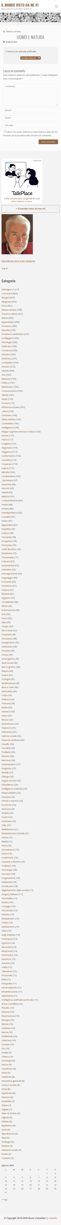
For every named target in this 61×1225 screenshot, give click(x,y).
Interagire (6, 289)
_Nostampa (7, 480)
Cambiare (6, 415)
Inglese (5, 1109)
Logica (5, 468)
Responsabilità (9, 793)
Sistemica (6, 358)
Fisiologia (6, 1142)
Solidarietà (7, 882)
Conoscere (7, 293)
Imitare (5, 508)
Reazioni (6, 1097)
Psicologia (7, 342)
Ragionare (7, 448)
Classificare (7, 1068)
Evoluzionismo (9, 764)
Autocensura (8, 724)
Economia (6, 805)
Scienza (5, 590)
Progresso (6, 768)
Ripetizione (7, 1125)
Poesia (5, 655)
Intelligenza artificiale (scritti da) (17, 1000)
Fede (4, 979)
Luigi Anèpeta (8, 935)
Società (5, 403)
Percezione (7, 638)
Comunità (6, 582)
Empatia (6, 650)
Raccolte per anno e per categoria (18, 261)
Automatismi (8, 565)
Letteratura (7, 646)
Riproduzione (8, 1133)
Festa (4, 845)
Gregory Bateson (10, 894)
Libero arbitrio (8, 419)
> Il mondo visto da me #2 (30, 208)
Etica (4, 306)
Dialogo (5, 776)
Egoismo (6, 943)
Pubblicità (6, 1077)
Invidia (5, 1052)
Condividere (7, 423)
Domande (6, 537)
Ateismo (6, 914)
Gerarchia (6, 484)
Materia (5, 1146)
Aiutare (5, 902)
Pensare (5, 366)
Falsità (5, 492)
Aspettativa (7, 996)
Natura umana (13, 31)
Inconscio (6, 326)
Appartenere (8, 322)
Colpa (4, 695)
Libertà (5, 371)
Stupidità (6, 529)
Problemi (6, 752)
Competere (7, 362)
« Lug (4, 1199)
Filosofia (6, 330)
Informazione (8, 610)
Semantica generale (11, 1081)
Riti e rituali (7, 630)
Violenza (6, 699)
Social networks (9, 987)
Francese (6, 703)
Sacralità (6, 748)
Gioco (4, 618)
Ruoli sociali (7, 663)
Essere (5, 817)
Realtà (5, 841)
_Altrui (5, 411)
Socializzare (7, 886)
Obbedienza (7, 784)
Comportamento (10, 500)
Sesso (4, 715)
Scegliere (6, 443)
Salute (5, 1105)
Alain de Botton (9, 1113)
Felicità (5, 395)
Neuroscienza (8, 1016)
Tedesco (6, 1056)
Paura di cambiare (11, 740)
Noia (4, 1138)
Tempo (5, 626)
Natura (5, 671)
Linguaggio (7, 577)
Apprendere (7, 525)
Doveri (5, 1154)
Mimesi (5, 1024)
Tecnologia (7, 870)
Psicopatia (7, 545)
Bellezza (6, 496)
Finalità (5, 813)
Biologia (6, 1020)
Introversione (8, 849)
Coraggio (6, 906)
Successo (6, 874)
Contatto (52, 1218)
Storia (4, 853)
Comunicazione (9, 391)
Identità (5, 472)
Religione (6, 301)
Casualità (6, 517)
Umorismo (7, 586)
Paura (5, 439)
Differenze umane (10, 407)
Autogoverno (8, 642)
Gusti (4, 1129)
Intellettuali (7, 1036)
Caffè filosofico (9, 549)
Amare (5, 435)
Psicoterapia (8, 557)
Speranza (6, 959)
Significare (7, 1093)
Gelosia (5, 1121)
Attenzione (7, 732)
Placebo (5, 1008)
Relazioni (6, 379)
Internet (5, 1012)
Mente (5, 318)
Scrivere (5, 1044)
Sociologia (7, 1060)
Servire (5, 1064)
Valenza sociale (9, 736)
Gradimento (7, 857)
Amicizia (6, 809)
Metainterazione (9, 991)
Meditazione (7, 829)
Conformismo (8, 456)
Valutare (6, 354)
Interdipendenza (10, 513)
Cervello (5, 744)
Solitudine (6, 569)
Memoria (6, 760)
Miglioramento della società (15, 890)
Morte (4, 606)
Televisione (7, 971)
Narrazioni (7, 947)
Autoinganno (8, 659)
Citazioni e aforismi (11, 862)
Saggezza (6, 452)
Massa (5, 1032)
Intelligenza (7, 427)
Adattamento (8, 926)
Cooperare (7, 464)
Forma (5, 837)
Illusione (6, 594)
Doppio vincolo (9, 780)
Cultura (5, 533)
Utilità (4, 967)
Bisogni (5, 297)
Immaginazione (9, 573)
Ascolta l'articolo (29, 58)
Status (5, 521)
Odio (4, 825)
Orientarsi (6, 1040)
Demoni (5, 756)
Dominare (6, 821)
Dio (3, 1048)
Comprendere (8, 476)
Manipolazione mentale (13, 833)
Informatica (7, 955)
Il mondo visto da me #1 (20, 5)
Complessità (7, 602)
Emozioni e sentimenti (12, 334)
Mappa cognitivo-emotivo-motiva (18, 431)
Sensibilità (6, 1101)
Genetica (6, 711)
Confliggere (7, 338)
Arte (4, 614)
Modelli (5, 772)
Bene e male (8, 687)
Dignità (5, 1117)
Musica (5, 719)
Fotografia (7, 983)
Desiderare (7, 553)
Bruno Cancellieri (10, 1004)
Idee (4, 622)
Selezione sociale (10, 1150)
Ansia (4, 1089)
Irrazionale (7, 975)
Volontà (5, 488)
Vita (3, 375)
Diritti (4, 1073)
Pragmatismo (8, 878)
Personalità (7, 898)
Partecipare (7, 939)
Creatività (6, 634)
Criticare (6, 561)
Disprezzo (6, 728)
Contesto (6, 1158)
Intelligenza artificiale (12, 789)
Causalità (6, 460)
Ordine (5, 922)
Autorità (6, 963)
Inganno (6, 598)
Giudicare (6, 346)
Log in (5, 268)
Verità (4, 399)
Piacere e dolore (9, 314)
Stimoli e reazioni (10, 801)
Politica (5, 383)
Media (5, 707)
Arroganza (7, 541)
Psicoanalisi (7, 910)
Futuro (5, 675)
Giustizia (6, 797)
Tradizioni (6, 866)
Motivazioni (7, 387)
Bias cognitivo (8, 667)
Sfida (4, 931)
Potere (5, 504)
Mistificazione (8, 683)
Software (6, 1028)
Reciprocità (7, 951)
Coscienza (6, 350)
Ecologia (6, 679)
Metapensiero (8, 918)
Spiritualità (7, 691)
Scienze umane (9, 1085)
